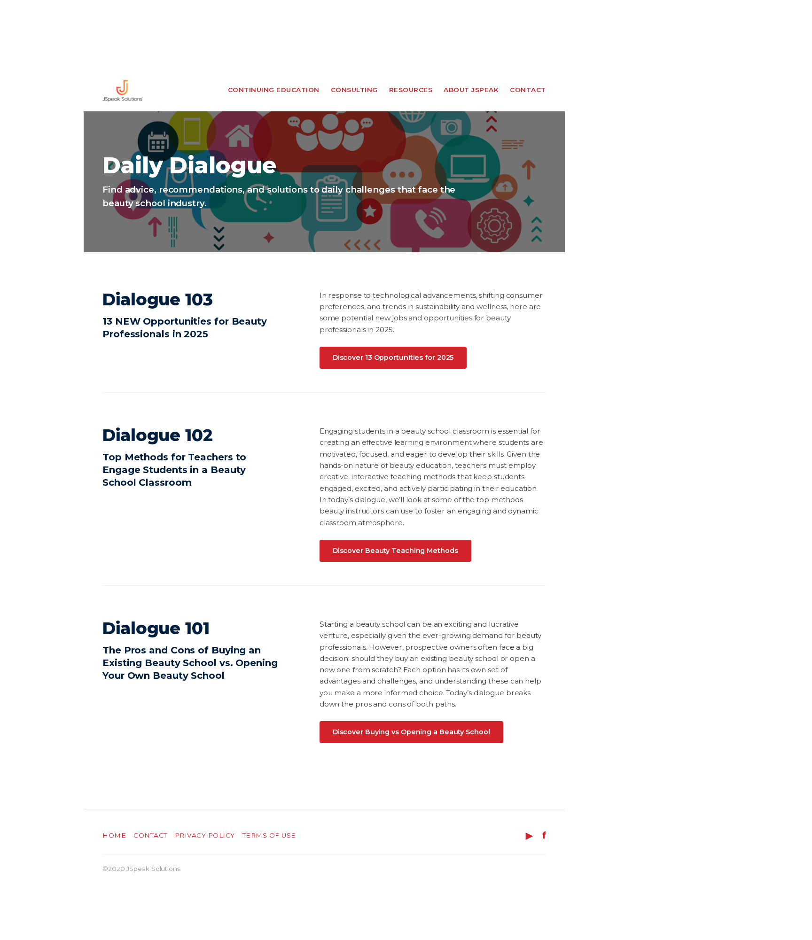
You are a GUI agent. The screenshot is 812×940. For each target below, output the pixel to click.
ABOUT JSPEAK (471, 89)
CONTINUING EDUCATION (274, 89)
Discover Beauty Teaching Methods (395, 550)
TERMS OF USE (269, 835)
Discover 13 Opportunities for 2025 (393, 357)
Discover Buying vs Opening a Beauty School (411, 732)
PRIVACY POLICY (205, 835)
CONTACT (528, 89)
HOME (114, 835)
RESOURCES (411, 89)
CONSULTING (354, 89)
